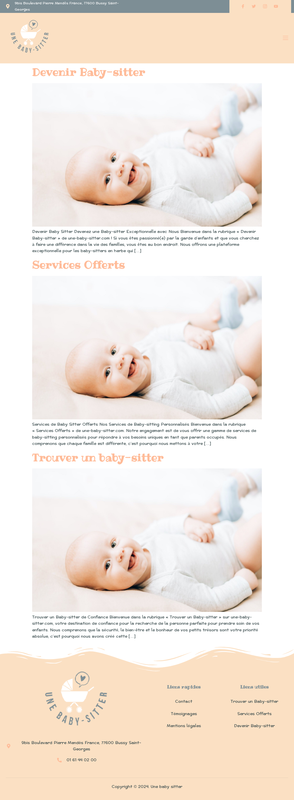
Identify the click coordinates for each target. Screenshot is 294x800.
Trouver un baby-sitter (98, 457)
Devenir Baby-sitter (88, 72)
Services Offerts (78, 265)
